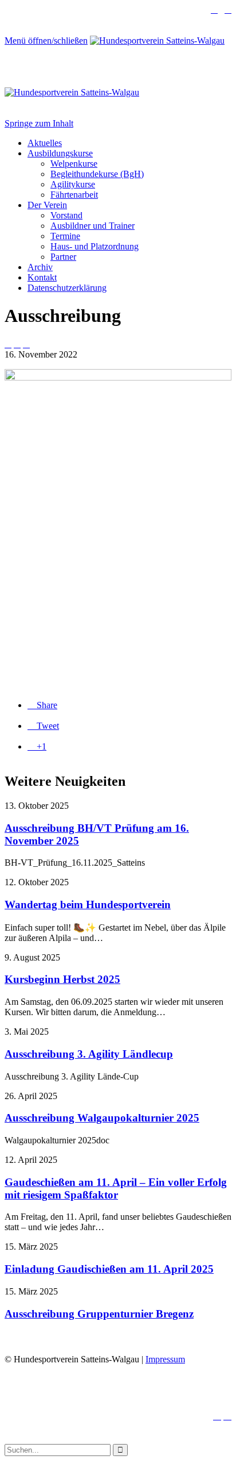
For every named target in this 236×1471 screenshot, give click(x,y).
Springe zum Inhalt (39, 123)
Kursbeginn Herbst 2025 (62, 979)
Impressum (165, 1359)
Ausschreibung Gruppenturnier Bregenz (99, 1314)
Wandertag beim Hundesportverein (88, 904)
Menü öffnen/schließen (46, 40)
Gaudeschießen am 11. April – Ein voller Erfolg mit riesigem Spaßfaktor (116, 1188)
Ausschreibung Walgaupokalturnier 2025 (102, 1118)
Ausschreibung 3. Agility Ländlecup (89, 1054)
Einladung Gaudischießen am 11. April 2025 (109, 1269)
